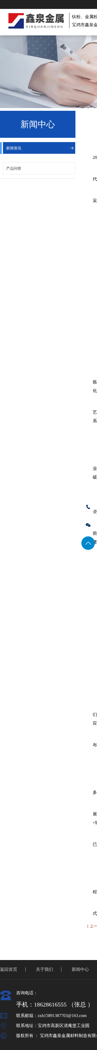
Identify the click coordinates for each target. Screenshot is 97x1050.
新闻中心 (80, 969)
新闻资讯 (13, 148)
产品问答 (13, 168)
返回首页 (8, 969)
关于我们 (44, 969)
